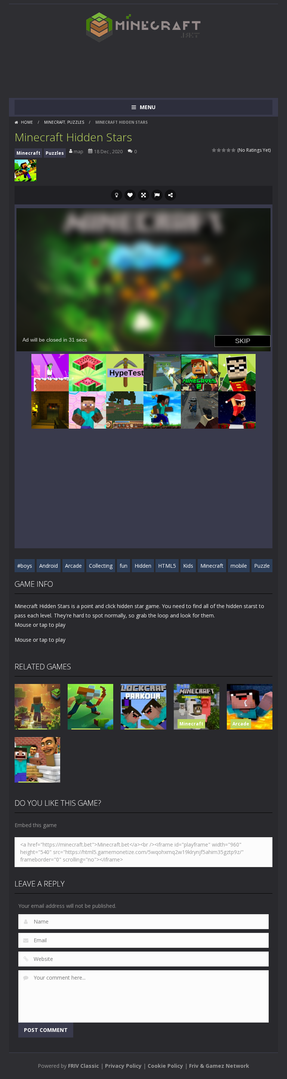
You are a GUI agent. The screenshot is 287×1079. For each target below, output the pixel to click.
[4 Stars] (228, 150)
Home (27, 122)
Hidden (143, 565)
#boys (24, 565)
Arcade (73, 565)
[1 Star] (214, 150)
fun (123, 565)
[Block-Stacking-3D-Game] (87, 371)
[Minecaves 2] (199, 371)
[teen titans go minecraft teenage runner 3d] (237, 371)
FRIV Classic (83, 1065)
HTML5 (167, 565)
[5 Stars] (233, 150)
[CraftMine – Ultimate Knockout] (87, 409)
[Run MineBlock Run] (162, 409)
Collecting (100, 565)
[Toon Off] (199, 409)
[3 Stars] (224, 150)
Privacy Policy (123, 1065)
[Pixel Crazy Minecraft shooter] (162, 371)
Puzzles (75, 122)
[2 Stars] (219, 150)
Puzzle (262, 565)
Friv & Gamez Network (219, 1065)
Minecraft (54, 122)
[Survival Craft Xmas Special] (237, 409)
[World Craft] (125, 409)
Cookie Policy (165, 1065)
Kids (188, 565)
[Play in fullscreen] (143, 195)
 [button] (157, 195)
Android (48, 565)
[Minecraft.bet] (143, 27)
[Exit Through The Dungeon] (50, 409)
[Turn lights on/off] (116, 195)
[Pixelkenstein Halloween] (50, 371)
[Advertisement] (151, 68)
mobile (239, 565)
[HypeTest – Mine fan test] (125, 371)
